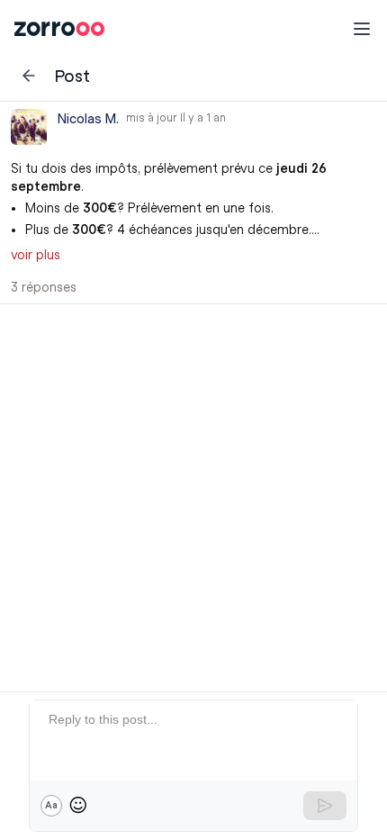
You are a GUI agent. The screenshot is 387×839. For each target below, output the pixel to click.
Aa (51, 805)
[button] (193, 202)
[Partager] (325, 145)
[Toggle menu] (362, 29)
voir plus (35, 255)
